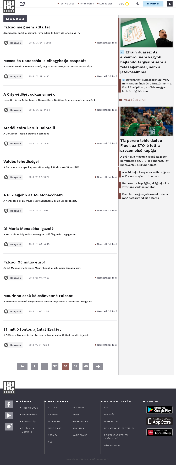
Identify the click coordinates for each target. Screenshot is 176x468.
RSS (106, 408)
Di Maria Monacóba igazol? (28, 228)
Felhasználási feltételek (119, 428)
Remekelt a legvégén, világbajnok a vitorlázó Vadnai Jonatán (145, 185)
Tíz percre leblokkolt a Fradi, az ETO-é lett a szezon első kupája (141, 145)
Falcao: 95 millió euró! (24, 262)
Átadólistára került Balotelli (29, 128)
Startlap (53, 408)
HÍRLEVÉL (109, 414)
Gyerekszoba (80, 421)
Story (76, 414)
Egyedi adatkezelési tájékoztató (116, 437)
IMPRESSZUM (111, 421)
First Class (54, 428)
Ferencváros (87, 3)
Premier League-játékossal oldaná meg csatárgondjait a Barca (145, 196)
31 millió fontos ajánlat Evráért (32, 329)
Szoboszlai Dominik (28, 430)
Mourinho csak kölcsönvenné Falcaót (38, 296)
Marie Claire (80, 435)
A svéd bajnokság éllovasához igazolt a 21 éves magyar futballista (147, 174)
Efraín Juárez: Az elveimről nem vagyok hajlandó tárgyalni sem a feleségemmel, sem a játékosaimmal (143, 62)
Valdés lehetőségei (21, 161)
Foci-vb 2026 (67, 3)
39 (76, 366)
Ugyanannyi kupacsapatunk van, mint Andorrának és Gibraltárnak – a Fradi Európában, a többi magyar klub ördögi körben (147, 85)
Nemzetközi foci (107, 42)
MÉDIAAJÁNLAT (112, 445)
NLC (50, 442)
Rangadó (15, 42)
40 (86, 366)
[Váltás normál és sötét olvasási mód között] (138, 4)
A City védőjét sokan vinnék (29, 94)
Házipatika (78, 408)
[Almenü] (22, 4)
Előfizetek (153, 4)
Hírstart (53, 414)
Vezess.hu (54, 421)
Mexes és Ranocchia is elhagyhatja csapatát (44, 61)
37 (55, 366)
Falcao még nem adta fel (26, 27)
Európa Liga (105, 3)
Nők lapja (78, 428)
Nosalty (52, 435)
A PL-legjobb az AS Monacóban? (33, 195)
